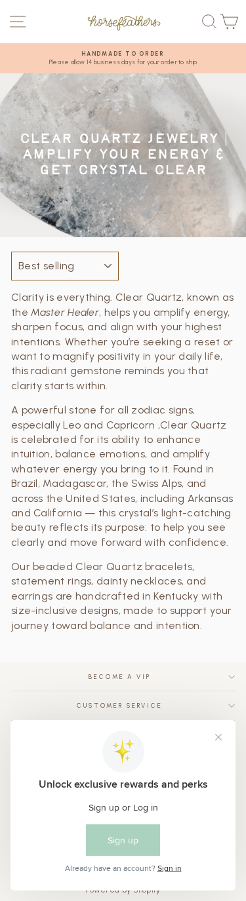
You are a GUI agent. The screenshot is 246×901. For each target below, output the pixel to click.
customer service (120, 705)
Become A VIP (119, 676)
